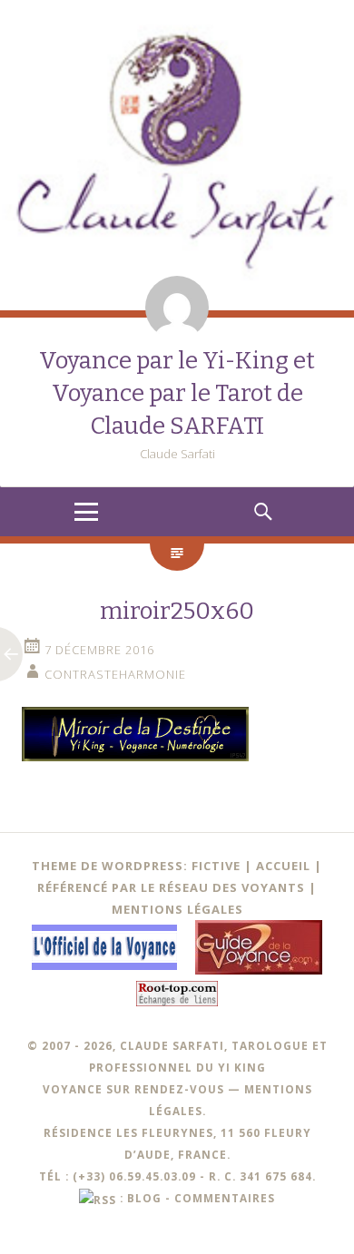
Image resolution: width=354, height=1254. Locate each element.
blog (144, 1197)
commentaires (224, 1197)
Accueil (283, 865)
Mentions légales (177, 909)
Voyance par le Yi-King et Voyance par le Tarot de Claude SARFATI (177, 393)
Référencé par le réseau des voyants (171, 887)
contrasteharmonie (115, 674)
